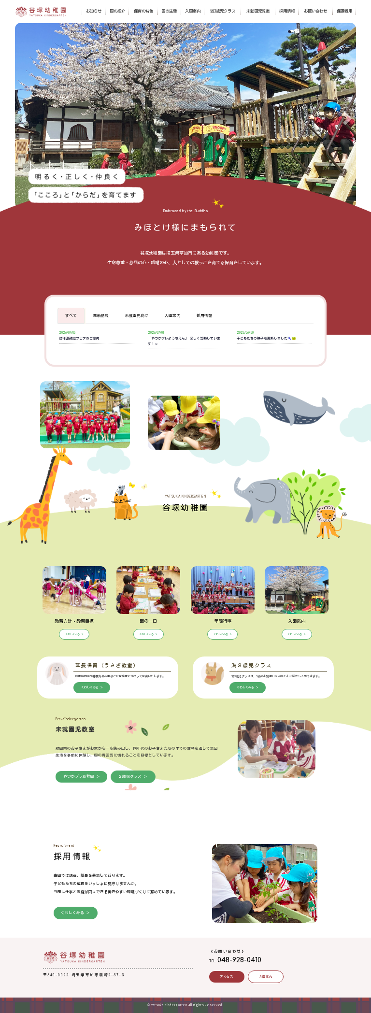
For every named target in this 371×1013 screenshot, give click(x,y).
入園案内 (192, 11)
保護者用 (344, 11)
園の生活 (169, 11)
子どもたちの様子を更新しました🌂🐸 (266, 338)
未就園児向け (136, 315)
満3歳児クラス (222, 11)
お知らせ (93, 11)
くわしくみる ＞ (74, 634)
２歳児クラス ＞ (132, 776)
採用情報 (287, 11)
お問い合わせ (315, 11)
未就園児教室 (258, 11)
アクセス (226, 976)
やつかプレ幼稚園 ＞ (81, 776)
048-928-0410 (239, 960)
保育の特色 (143, 11)
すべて (71, 315)
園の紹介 (117, 11)
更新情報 (101, 315)
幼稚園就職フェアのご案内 (79, 338)
